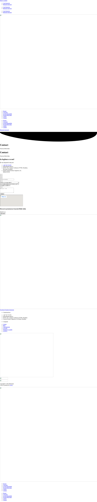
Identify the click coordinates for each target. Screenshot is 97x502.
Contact (5, 118)
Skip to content (3, 0)
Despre (4, 111)
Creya (11, 385)
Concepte (5, 112)
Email (1, 212)
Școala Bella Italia (7, 115)
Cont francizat (6, 3)
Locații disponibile (7, 114)
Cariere (5, 116)
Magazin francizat (7, 4)
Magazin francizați (4, 130)
